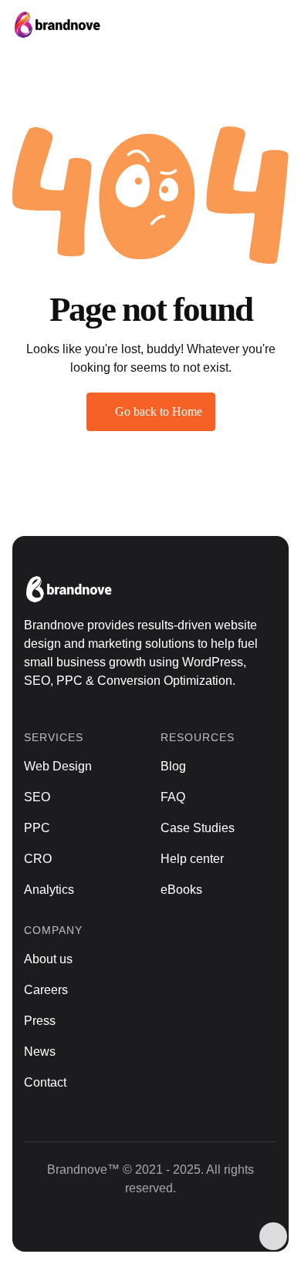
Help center (192, 858)
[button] (270, 24)
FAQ (173, 797)
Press (40, 1020)
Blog (173, 766)
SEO (37, 797)
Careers (46, 989)
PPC (37, 827)
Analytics (49, 889)
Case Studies (198, 827)
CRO (38, 858)
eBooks (181, 889)
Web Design (58, 766)
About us (48, 959)
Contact (45, 1082)
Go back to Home (158, 411)
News (40, 1051)
